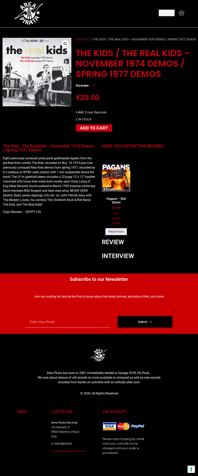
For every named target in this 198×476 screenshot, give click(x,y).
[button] (99, 11)
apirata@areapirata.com (68, 451)
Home (80, 39)
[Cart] (181, 13)
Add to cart (94, 128)
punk (116, 218)
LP (88, 39)
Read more (116, 231)
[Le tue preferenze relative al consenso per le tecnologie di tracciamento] (191, 469)
